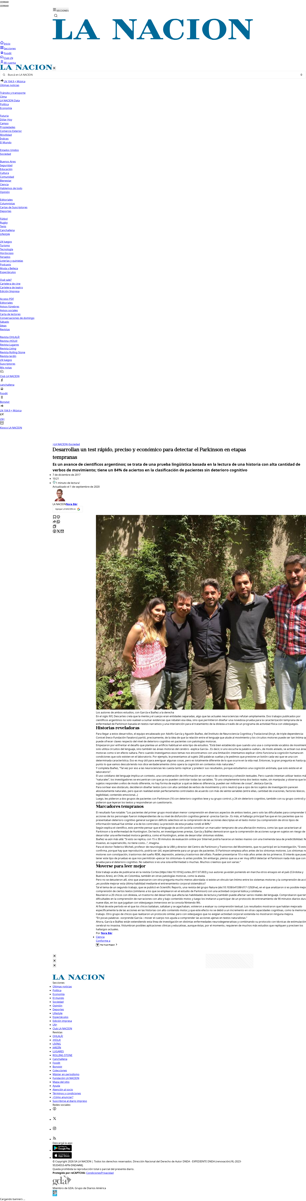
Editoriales (6, 199)
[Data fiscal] (55, 1195)
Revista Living (8, 348)
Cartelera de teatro (11, 287)
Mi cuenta (10, 63)
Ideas (3, 325)
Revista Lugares (9, 344)
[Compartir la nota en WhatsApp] (58, 522)
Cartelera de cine (10, 283)
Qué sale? (6, 280)
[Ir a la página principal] (153, 39)
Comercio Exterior (11, 131)
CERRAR (4, 2)
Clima (3, 96)
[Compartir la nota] (54, 522)
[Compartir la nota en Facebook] (54, 531)
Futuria (4, 115)
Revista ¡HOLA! (8, 341)
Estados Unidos (9, 150)
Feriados (5, 257)
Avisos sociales (9, 310)
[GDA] (62, 1184)
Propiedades (7, 127)
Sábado (4, 322)
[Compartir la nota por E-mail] (62, 531)
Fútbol (4, 219)
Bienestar (5, 180)
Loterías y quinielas (11, 260)
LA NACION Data (10, 100)
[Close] (54, 956)
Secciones (10, 48)
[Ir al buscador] (56, 15)
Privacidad (107, 1173)
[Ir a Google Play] (62, 1150)
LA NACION (60, 444)
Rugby (4, 222)
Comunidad (7, 177)
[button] (153, 247)
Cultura (4, 173)
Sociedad (73, 444)
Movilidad (6, 135)
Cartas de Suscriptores (13, 207)
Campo (4, 123)
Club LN (8, 58)
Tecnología (6, 249)
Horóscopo (7, 253)
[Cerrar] (54, 68)
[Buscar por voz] (301, 75)
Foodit (7, 53)
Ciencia (4, 184)
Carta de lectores (10, 314)
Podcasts (5, 264)
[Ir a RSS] (54, 1139)
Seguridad (6, 165)
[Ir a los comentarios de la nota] (58, 517)
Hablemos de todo (11, 188)
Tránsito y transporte (13, 93)
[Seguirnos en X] (54, 1119)
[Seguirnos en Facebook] (54, 1109)
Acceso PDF (7, 299)
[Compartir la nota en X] (58, 531)
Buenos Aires (8, 161)
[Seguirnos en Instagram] (54, 1129)
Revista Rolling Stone (12, 352)
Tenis (3, 226)
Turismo (5, 245)
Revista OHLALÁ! (10, 337)
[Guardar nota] (54, 517)
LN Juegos (6, 241)
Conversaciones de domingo (17, 318)
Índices (4, 138)
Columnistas (7, 203)
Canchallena (7, 230)
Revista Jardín (8, 356)
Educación (6, 169)
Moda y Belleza (9, 268)
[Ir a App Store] (62, 1157)
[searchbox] (152, 75)
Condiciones (93, 1173)
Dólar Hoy (6, 119)
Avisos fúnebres (9, 306)
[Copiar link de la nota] (54, 527)
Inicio (7, 43)
